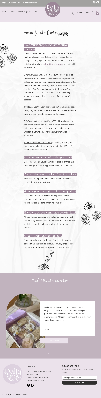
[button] (97, 13)
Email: (29, 371)
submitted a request (53, 64)
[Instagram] (94, 2)
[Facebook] (97, 2)
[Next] (96, 322)
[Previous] (5, 322)
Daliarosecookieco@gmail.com (41, 371)
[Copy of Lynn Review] (50, 353)
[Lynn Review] (48, 353)
